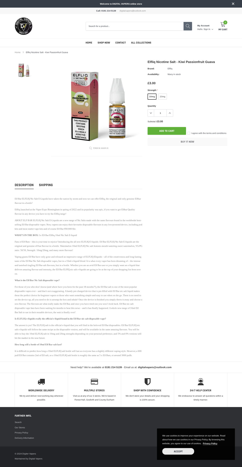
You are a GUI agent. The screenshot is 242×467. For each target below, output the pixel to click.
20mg (162, 96)
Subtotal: (152, 121)
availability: (153, 74)
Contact (120, 43)
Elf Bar (104, 287)
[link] (24, 69)
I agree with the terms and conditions (208, 133)
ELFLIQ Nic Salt (30, 199)
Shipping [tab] (46, 185)
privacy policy (210, 443)
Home (89, 43)
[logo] (23, 26)
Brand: (151, 68)
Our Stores (20, 427)
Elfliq (170, 68)
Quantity (152, 106)
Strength (152, 90)
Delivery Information (24, 438)
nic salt (73, 269)
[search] (188, 26)
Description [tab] (24, 185)
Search (18, 422)
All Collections (141, 43)
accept (178, 451)
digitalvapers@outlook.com (133, 11)
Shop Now (104, 43)
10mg (152, 96)
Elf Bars (26, 242)
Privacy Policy (21, 432)
